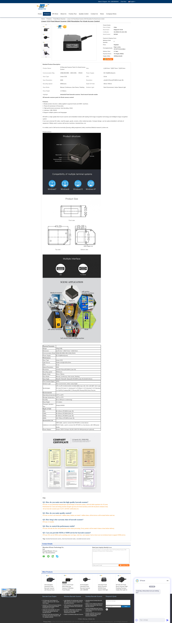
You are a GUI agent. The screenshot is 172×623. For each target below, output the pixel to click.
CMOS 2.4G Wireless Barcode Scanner (73, 614)
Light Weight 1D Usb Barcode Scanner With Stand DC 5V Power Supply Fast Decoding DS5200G (73, 602)
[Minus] (167, 581)
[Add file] (136, 620)
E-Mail (80, 619)
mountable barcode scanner (83, 538)
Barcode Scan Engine (49, 596)
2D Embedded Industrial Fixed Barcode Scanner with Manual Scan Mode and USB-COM (49, 589)
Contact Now (125, 565)
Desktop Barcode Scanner (93, 596)
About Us (63, 14)
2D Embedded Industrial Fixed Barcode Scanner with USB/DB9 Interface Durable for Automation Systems (85, 590)
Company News (111, 14)
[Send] (167, 620)
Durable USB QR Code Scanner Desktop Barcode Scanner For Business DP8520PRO (93, 614)
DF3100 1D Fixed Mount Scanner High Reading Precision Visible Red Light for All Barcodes (122, 588)
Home (40, 14)
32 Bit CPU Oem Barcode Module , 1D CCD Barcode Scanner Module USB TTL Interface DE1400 (52, 616)
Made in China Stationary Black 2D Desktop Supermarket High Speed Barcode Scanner (94, 605)
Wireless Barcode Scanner (72, 596)
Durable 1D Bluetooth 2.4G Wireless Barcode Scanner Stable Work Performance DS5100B (73, 611)
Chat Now (123, 1)
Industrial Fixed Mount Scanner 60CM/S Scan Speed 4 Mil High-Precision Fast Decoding (103, 589)
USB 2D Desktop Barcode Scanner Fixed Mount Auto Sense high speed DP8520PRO (94, 610)
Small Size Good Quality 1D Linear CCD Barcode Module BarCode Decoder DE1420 (51, 611)
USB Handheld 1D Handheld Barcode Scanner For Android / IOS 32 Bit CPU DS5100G (73, 606)
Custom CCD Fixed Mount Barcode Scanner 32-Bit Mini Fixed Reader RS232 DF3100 (67, 588)
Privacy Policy (47, 621)
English (132, 1)
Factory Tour (73, 14)
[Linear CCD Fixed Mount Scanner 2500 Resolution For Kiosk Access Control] (46, 29)
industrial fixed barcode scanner (53, 538)
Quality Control (83, 14)
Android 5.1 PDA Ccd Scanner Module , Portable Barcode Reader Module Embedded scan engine (52, 606)
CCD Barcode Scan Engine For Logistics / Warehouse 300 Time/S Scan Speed (51, 602)
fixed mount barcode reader (69, 538)
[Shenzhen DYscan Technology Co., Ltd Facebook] (107, 609)
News (102, 14)
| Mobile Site (91, 619)
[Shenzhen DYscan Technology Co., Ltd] (47, 6)
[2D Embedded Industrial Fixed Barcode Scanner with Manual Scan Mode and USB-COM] (50, 579)
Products (47, 14)
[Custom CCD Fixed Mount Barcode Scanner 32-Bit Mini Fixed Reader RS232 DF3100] (68, 579)
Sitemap (85, 619)
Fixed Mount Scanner (59, 19)
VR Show (55, 14)
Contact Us (94, 14)
